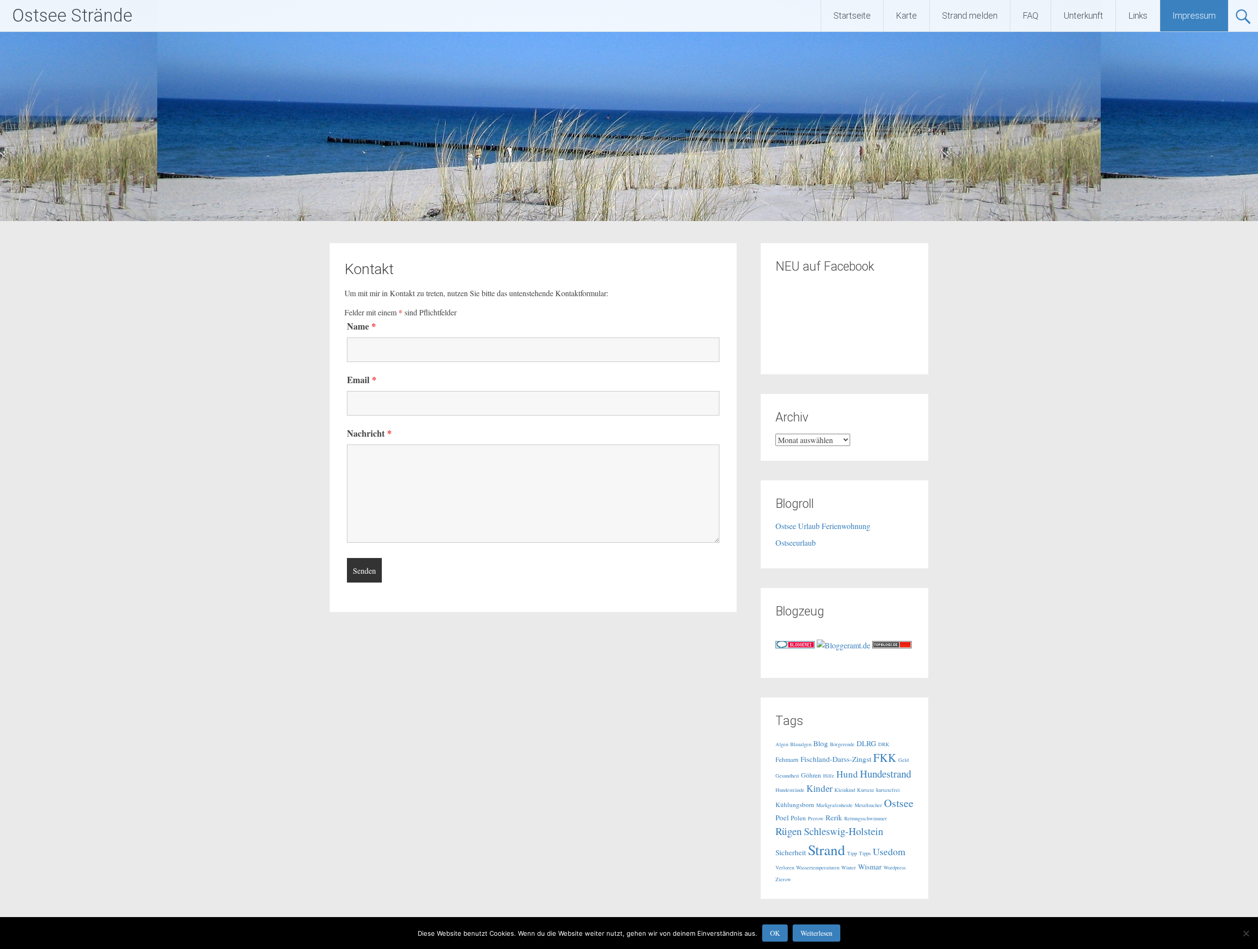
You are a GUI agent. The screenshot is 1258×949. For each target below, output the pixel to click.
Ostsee (899, 803)
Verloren (784, 867)
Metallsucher (868, 805)
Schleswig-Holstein (843, 831)
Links (1137, 15)
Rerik (834, 817)
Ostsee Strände (72, 15)
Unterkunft (1083, 15)
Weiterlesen (816, 933)
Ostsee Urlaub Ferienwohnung (822, 526)
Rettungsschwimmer (865, 818)
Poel (782, 817)
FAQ (1030, 15)
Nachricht (369, 433)
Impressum (1194, 15)
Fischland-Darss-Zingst (836, 759)
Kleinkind (844, 789)
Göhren (811, 775)
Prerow (816, 818)
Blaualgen (800, 744)
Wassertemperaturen (817, 867)
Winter (848, 867)
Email (361, 379)
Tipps (865, 853)
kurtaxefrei (888, 789)
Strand (826, 849)
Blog (820, 743)
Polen (798, 817)
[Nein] (1246, 933)
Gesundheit (787, 775)
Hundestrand (885, 774)
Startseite (852, 15)
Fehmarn (787, 759)
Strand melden (970, 15)
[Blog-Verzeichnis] (795, 645)
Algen (781, 744)
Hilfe (828, 775)
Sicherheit (790, 852)
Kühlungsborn (794, 804)
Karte (906, 15)
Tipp (852, 853)
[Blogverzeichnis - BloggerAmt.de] (843, 645)
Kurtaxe (865, 789)
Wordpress (895, 867)
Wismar (870, 866)
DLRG (866, 743)
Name (361, 326)
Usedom (889, 851)
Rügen (788, 831)
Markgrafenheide (834, 805)
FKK (884, 757)
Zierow (783, 879)
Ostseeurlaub (795, 542)
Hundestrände (789, 789)
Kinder (819, 788)
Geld (903, 759)
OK (775, 933)
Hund (847, 774)
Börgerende (842, 744)
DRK (883, 744)
